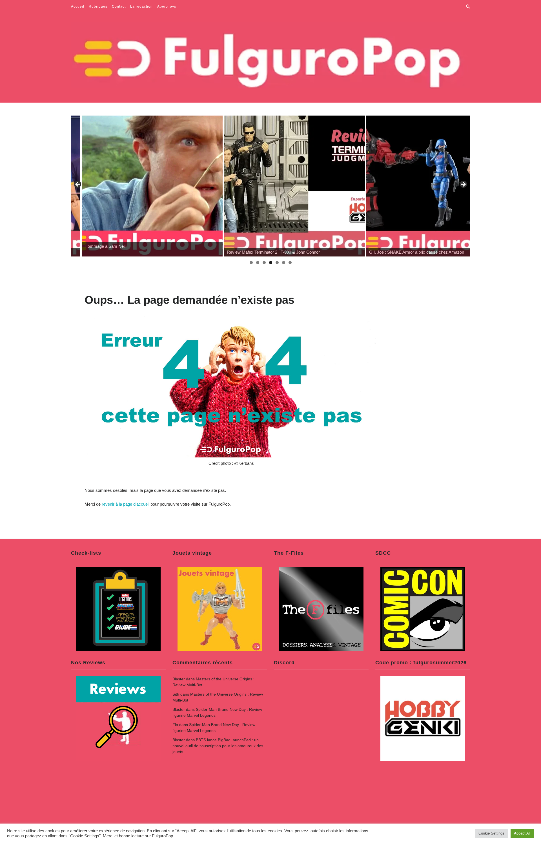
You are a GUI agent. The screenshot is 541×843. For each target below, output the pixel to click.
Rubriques (98, 6)
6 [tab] (283, 262)
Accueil (77, 6)
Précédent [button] (78, 184)
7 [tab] (290, 262)
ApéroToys (166, 6)
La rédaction (141, 6)
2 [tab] (257, 262)
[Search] (468, 6)
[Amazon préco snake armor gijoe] (426, 186)
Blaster (178, 679)
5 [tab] (277, 262)
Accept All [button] (522, 833)
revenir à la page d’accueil (125, 504)
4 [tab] (270, 262)
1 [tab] (251, 262)
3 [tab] (264, 262)
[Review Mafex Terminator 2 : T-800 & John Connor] (283, 186)
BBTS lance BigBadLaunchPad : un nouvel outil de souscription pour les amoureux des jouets (217, 746)
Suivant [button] (463, 184)
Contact (119, 6)
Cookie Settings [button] (491, 833)
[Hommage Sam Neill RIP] (141, 186)
